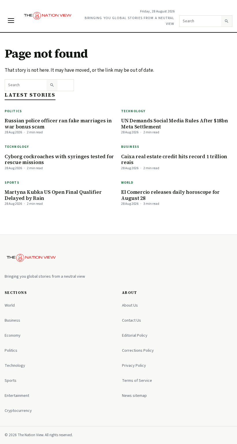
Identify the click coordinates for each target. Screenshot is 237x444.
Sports (12, 182)
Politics (13, 111)
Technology (133, 111)
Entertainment (17, 396)
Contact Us (131, 320)
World (127, 182)
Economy (13, 335)
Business (130, 147)
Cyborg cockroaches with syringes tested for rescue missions (59, 159)
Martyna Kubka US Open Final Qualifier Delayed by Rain (53, 195)
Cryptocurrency (18, 411)
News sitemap (134, 396)
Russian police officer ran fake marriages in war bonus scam (58, 123)
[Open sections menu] (11, 20)
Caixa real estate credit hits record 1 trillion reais (174, 159)
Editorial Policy (134, 335)
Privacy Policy (134, 365)
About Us (130, 305)
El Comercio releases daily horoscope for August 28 (170, 195)
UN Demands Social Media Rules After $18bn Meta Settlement (174, 123)
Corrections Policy (138, 350)
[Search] (226, 21)
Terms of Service (137, 380)
